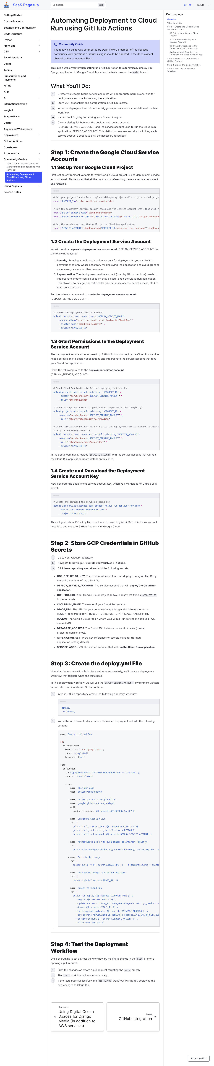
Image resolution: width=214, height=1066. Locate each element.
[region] (105, 213)
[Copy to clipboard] (155, 197)
